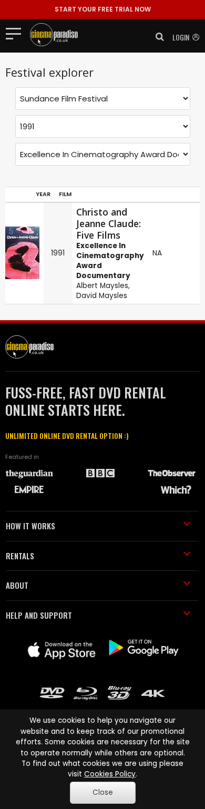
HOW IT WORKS (30, 525)
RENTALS (20, 555)
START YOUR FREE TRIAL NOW (103, 9)
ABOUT (17, 585)
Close (103, 792)
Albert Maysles (102, 286)
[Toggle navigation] (16, 33)
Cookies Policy (110, 774)
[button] (156, 36)
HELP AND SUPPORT (39, 615)
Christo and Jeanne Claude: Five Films (108, 223)
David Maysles (101, 296)
